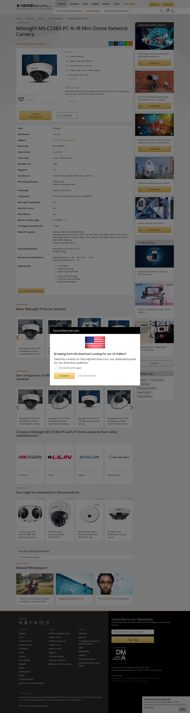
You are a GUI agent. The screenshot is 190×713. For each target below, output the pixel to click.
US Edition (64, 375)
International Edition (87, 375)
